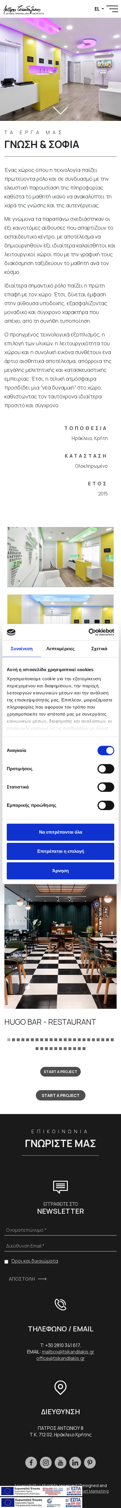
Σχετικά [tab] (99, 648)
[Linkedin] (75, 1462)
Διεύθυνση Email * (25, 1246)
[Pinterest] (90, 1462)
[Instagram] (46, 1462)
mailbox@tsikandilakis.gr (68, 1351)
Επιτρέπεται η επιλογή (60, 851)
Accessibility (26, 1485)
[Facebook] (31, 1462)
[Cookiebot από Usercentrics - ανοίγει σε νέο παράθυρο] (88, 632)
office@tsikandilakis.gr (60, 1358)
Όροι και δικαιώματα (34, 1261)
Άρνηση (60, 870)
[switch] (106, 768)
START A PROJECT (60, 1071)
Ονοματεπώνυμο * (26, 1230)
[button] (8, 1039)
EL (97, 9)
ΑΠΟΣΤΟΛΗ (22, 1279)
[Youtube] (60, 1462)
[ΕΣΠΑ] (41, 1501)
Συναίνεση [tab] (22, 648)
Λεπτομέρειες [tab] (60, 648)
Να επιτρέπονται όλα (60, 832)
